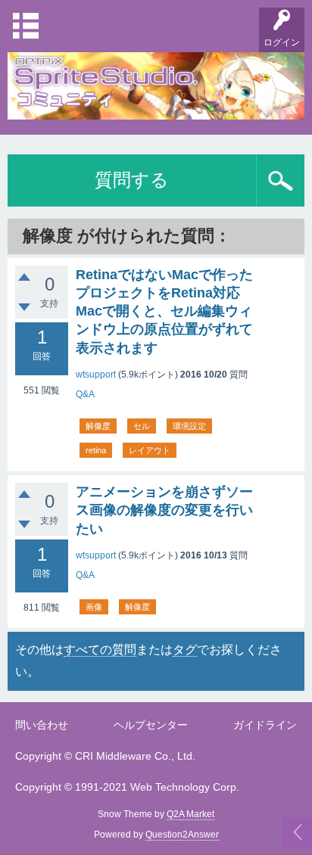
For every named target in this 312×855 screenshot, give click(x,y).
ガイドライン (265, 725)
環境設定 (189, 426)
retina (96, 450)
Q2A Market (190, 814)
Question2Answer (182, 834)
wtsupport (96, 374)
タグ (185, 649)
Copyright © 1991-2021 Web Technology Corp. (127, 787)
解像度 (98, 426)
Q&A (85, 394)
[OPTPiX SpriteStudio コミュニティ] (156, 108)
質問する (132, 179)
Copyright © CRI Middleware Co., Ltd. (105, 756)
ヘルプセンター (151, 725)
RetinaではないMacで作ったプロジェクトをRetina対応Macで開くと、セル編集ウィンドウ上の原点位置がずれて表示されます (164, 311)
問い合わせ (41, 725)
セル (141, 426)
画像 (94, 606)
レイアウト (149, 450)
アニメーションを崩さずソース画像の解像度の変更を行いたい (164, 510)
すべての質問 (100, 649)
